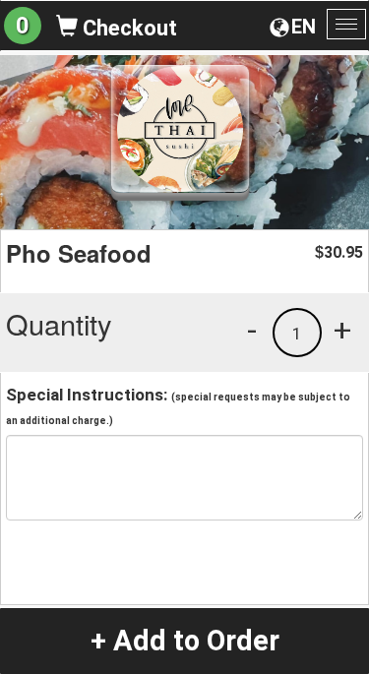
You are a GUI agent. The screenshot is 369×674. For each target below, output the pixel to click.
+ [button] (342, 329)
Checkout (127, 28)
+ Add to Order (185, 640)
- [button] (252, 329)
